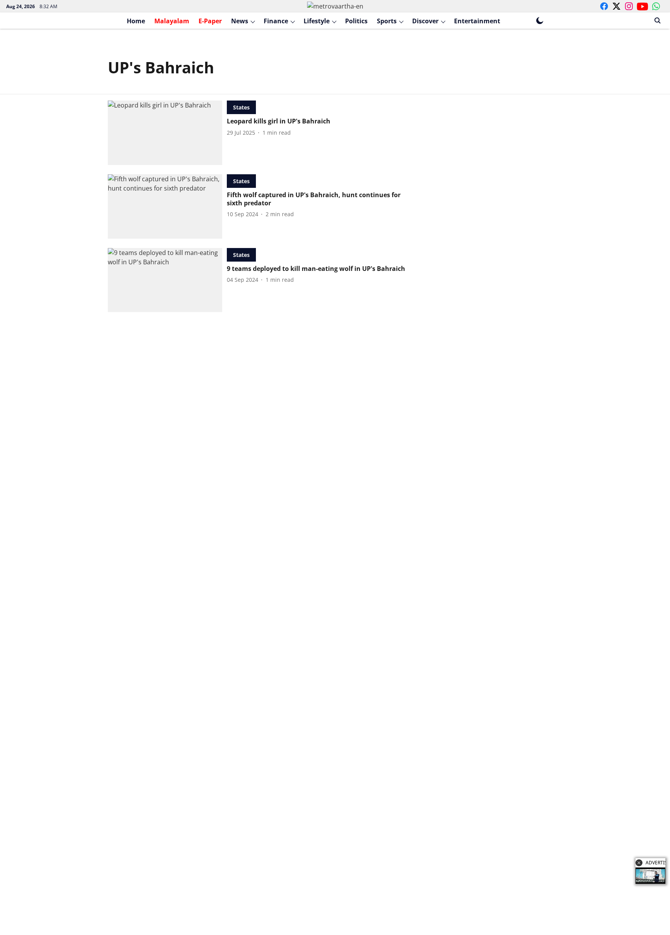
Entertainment (477, 21)
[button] (638, 862)
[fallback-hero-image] (167, 133)
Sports (387, 21)
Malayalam (171, 21)
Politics (356, 21)
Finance (276, 21)
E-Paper (210, 21)
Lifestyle (317, 21)
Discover (425, 21)
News (239, 21)
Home (136, 21)
